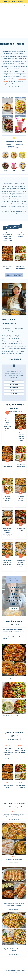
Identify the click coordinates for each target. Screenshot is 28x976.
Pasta (7, 263)
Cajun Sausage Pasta (8, 678)
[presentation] (7, 253)
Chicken (7, 230)
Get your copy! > (14, 1)
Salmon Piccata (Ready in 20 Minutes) (20, 234)
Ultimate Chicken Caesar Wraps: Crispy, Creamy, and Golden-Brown (7, 236)
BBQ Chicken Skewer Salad (10, 716)
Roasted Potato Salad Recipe (7, 498)
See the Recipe (14, 819)
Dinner (20, 230)
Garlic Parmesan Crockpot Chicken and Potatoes (20, 436)
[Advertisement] (14, 21)
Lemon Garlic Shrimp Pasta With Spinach (7, 562)
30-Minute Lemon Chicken (21, 498)
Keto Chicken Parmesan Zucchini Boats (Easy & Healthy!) (7, 532)
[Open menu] (24, 5)
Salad (20, 263)
